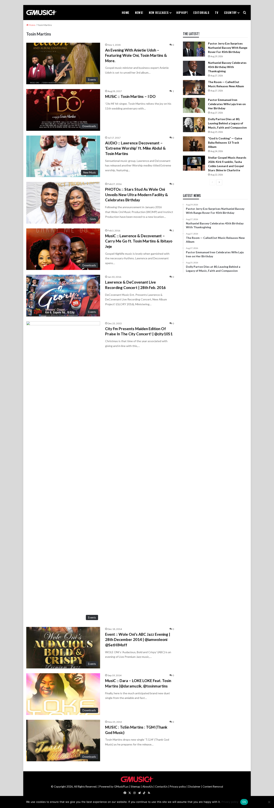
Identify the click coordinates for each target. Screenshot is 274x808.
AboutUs (147, 786)
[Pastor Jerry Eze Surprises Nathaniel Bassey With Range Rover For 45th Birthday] (194, 49)
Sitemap (135, 786)
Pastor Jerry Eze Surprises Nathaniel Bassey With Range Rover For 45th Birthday (227, 48)
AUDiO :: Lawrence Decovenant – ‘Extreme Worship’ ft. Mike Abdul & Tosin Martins (135, 148)
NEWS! (139, 12)
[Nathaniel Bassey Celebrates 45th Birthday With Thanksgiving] (194, 68)
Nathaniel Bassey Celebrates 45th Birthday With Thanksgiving (227, 67)
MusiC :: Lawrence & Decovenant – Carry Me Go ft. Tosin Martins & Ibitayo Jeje (138, 241)
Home (125, 12)
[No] (269, 802)
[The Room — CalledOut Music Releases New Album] (194, 87)
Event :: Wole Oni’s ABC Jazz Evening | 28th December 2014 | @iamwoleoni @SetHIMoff (137, 639)
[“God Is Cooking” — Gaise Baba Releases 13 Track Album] (194, 143)
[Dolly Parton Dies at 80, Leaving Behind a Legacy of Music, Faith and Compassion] (194, 124)
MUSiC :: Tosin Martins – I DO (130, 96)
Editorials (201, 12)
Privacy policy (178, 786)
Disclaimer (194, 786)
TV (216, 12)
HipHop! (182, 12)
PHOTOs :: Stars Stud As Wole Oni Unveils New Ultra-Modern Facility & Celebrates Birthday (136, 194)
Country (230, 12)
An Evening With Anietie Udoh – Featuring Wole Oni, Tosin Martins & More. (136, 55)
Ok (244, 801)
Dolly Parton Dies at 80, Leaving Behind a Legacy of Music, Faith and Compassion (227, 123)
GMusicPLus (121, 786)
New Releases (158, 12)
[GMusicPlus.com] (41, 12)
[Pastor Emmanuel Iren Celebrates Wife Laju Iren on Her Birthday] (194, 105)
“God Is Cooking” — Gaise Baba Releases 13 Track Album (225, 142)
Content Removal (213, 786)
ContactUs (161, 786)
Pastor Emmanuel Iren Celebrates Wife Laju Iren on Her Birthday (227, 104)
